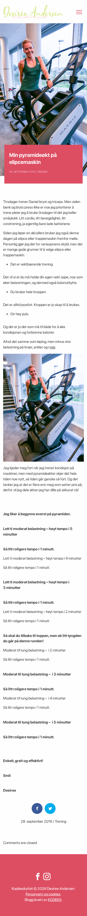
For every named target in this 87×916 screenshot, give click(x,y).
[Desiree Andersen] (33, 11)
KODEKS (54, 900)
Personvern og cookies (43, 894)
